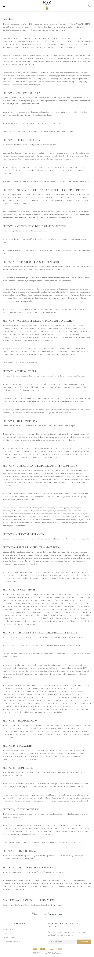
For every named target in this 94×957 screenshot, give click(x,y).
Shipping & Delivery (10, 929)
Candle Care (8, 933)
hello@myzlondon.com (55, 905)
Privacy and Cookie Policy (13, 942)
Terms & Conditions (10, 937)
